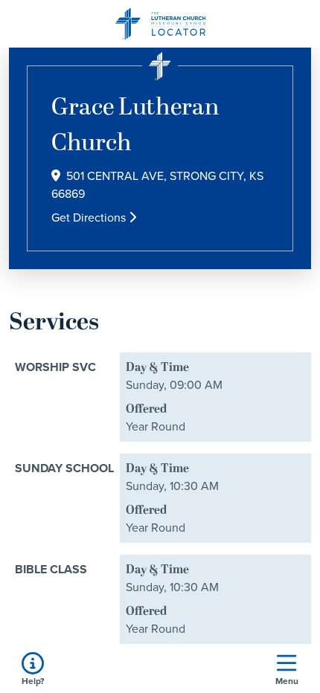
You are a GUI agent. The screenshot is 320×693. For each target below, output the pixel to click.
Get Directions (90, 217)
